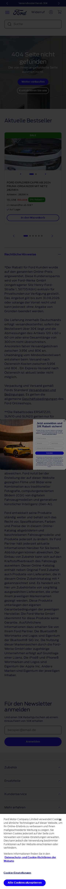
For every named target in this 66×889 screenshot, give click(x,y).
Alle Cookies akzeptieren (25, 883)
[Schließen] (60, 820)
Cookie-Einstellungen (17, 873)
